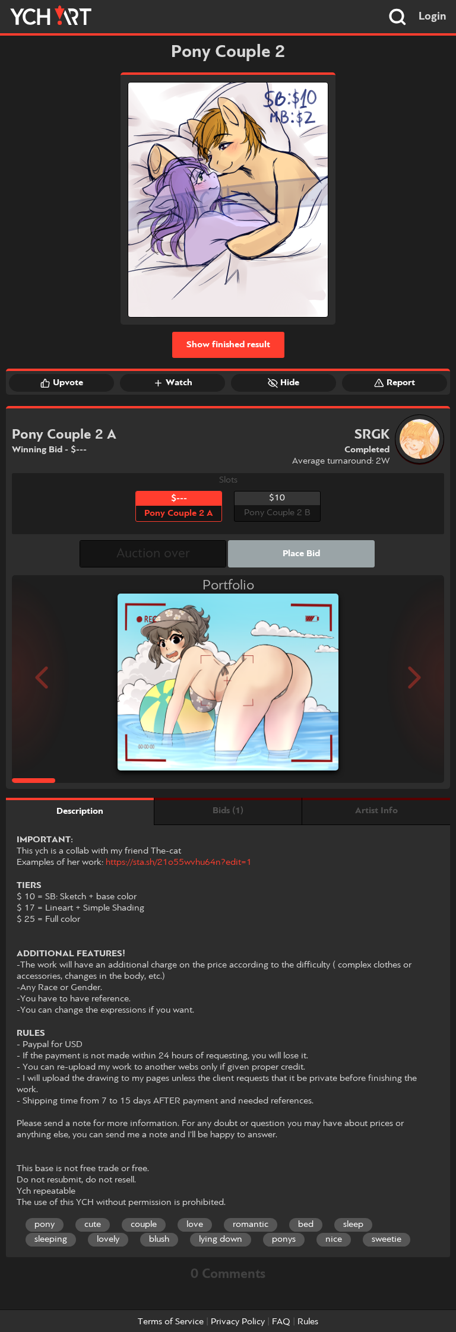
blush (159, 1239)
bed (306, 1224)
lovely (108, 1239)
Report (401, 383)
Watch (179, 383)
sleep (353, 1224)
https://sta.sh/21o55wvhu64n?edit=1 (179, 862)
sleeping (50, 1239)
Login (432, 17)
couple (144, 1224)
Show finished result (228, 345)
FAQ (281, 1322)
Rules (307, 1322)
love (194, 1224)
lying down (220, 1239)
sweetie (386, 1239)
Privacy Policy (238, 1322)
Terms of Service (171, 1322)
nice (333, 1239)
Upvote (68, 383)
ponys (284, 1239)
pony (44, 1224)
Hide (289, 383)
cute (92, 1224)
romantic (250, 1224)
